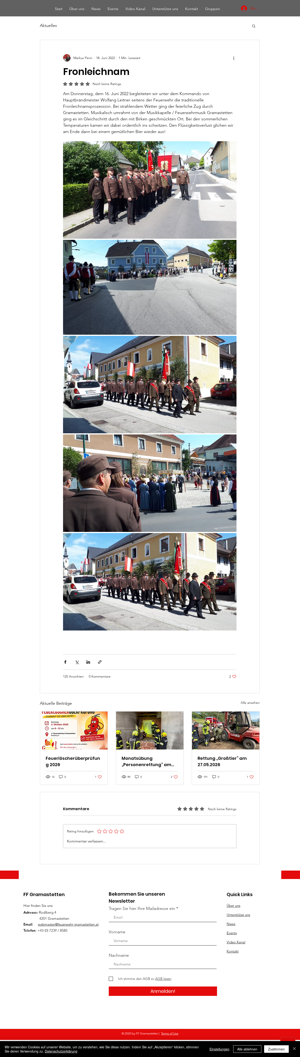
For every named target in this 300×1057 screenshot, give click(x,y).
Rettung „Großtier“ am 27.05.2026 (222, 761)
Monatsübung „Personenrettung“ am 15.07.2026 (146, 761)
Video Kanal (236, 942)
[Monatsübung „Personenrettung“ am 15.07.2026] (150, 730)
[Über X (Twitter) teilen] (77, 662)
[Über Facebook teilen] (65, 662)
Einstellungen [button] (219, 1049)
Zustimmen (276, 1049)
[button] (253, 26)
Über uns (233, 905)
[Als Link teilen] (100, 662)
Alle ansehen (250, 703)
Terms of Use (169, 1033)
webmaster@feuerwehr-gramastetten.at (68, 924)
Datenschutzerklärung (61, 1051)
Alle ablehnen (247, 1049)
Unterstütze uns (238, 914)
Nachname (119, 955)
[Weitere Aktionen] (233, 58)
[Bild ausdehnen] (149, 190)
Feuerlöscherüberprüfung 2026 (73, 761)
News (231, 924)
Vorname (117, 932)
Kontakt (233, 951)
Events (232, 933)
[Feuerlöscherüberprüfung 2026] (74, 730)
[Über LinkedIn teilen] (88, 662)
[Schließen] (294, 1049)
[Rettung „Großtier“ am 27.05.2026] (225, 730)
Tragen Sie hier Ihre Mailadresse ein (142, 908)
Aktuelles (48, 25)
